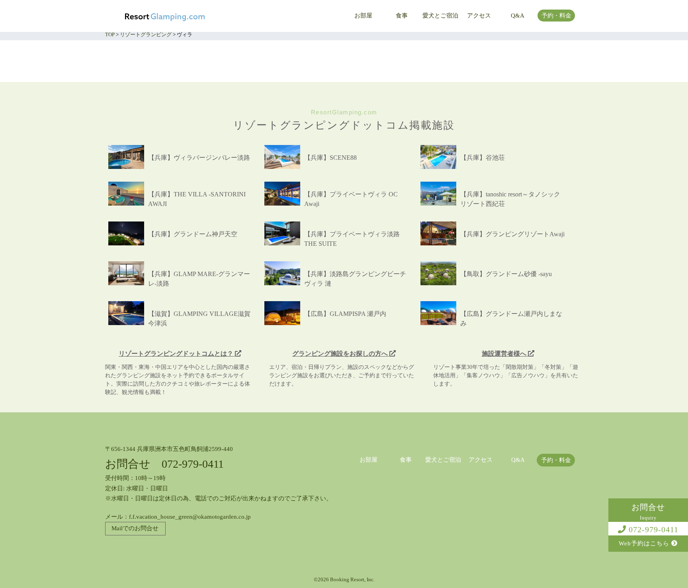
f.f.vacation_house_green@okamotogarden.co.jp (190, 517)
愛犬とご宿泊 (440, 16)
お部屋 (363, 16)
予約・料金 (556, 16)
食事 (402, 16)
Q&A (517, 16)
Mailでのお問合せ (134, 528)
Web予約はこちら (645, 543)
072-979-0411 (652, 529)
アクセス (479, 16)
